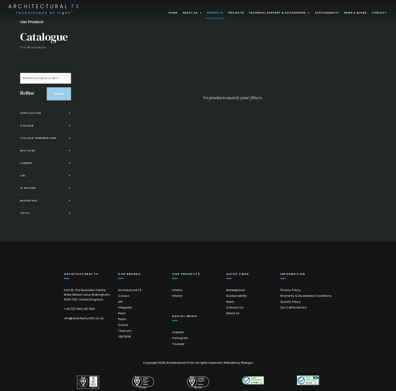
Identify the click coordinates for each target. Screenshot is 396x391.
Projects (236, 12)
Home (173, 12)
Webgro (247, 363)
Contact (379, 12)
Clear (59, 94)
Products (215, 12)
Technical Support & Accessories (277, 12)
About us (190, 12)
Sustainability (327, 12)
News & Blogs (355, 12)
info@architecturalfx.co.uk (84, 318)
